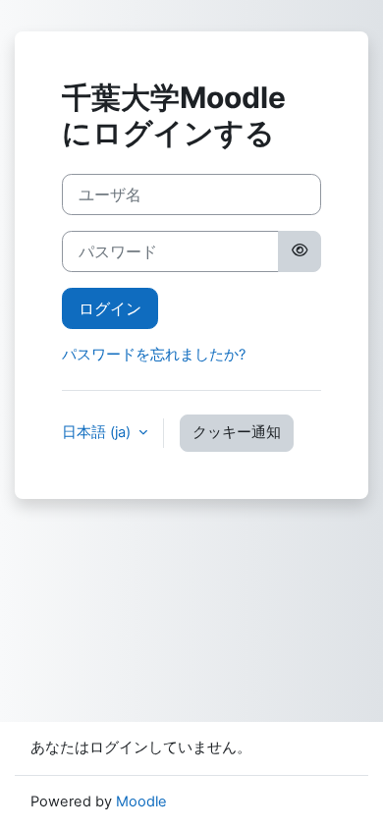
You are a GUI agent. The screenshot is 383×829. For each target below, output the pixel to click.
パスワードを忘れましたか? (154, 354)
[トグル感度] (299, 251)
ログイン (110, 308)
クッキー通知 (236, 432)
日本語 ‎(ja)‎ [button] (98, 432)
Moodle (141, 801)
